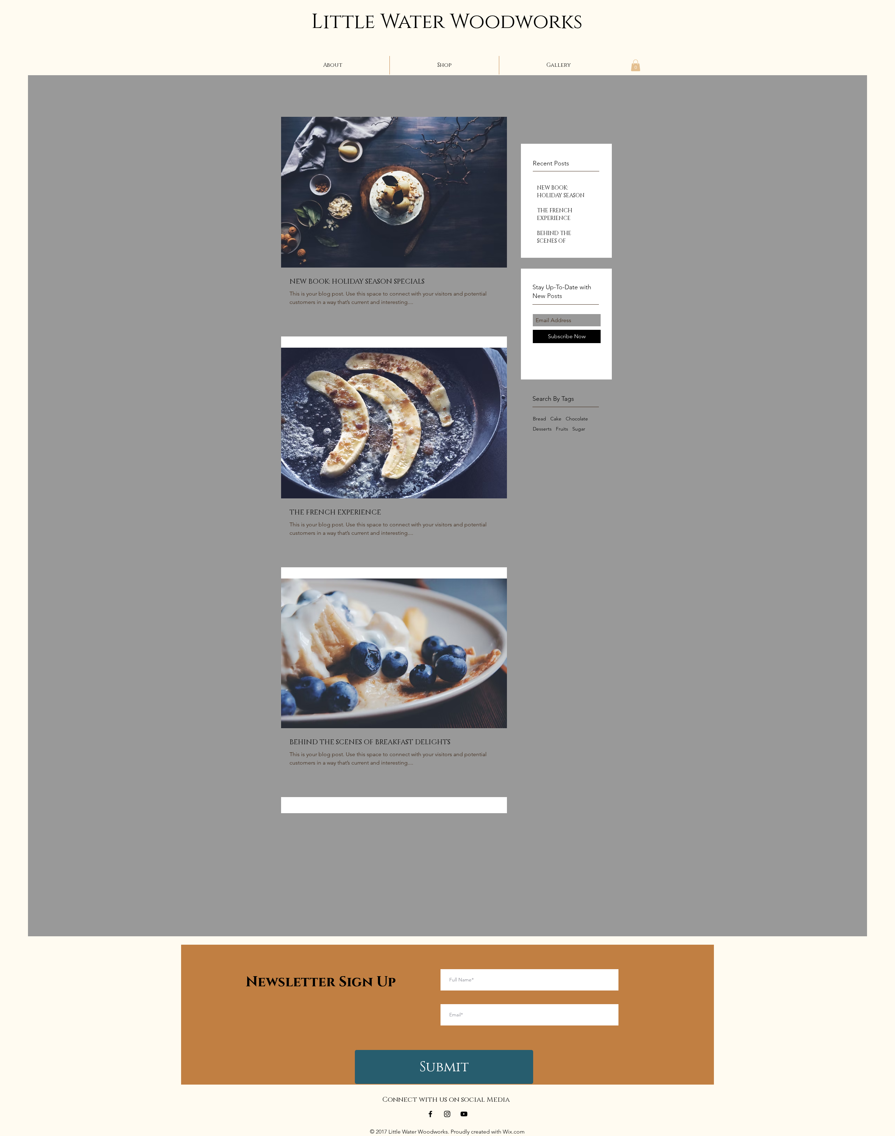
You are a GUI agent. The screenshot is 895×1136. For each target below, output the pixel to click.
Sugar (578, 429)
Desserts (542, 429)
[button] (635, 65)
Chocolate (577, 419)
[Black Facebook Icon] (430, 1114)
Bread (539, 419)
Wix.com (514, 1131)
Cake (555, 419)
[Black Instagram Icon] (447, 1114)
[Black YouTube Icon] (464, 1114)
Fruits (562, 429)
